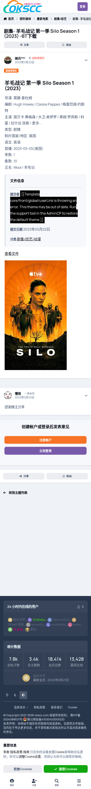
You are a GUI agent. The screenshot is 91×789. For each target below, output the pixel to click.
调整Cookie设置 (30, 756)
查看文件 (12, 253)
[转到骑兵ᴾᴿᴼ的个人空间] (8, 60)
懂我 (18, 393)
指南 (26, 752)
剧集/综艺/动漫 (29, 239)
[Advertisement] (45, 548)
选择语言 (20, 707)
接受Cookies (68, 769)
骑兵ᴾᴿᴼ (20, 58)
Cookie (72, 707)
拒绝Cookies (23, 769)
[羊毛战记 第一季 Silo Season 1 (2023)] (36, 263)
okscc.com (42, 715)
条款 (6, 752)
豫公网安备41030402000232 (45, 719)
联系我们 (57, 707)
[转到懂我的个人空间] (8, 395)
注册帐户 (45, 440)
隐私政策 (39, 707)
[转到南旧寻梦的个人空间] (26, 678)
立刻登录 (45, 451)
